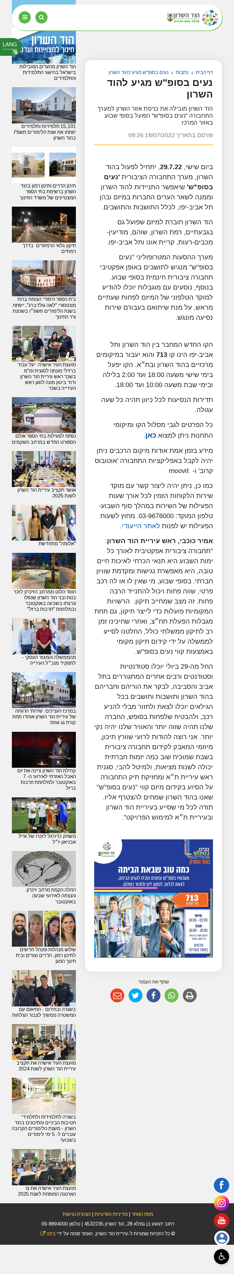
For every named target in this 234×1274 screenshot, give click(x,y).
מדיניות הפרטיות (111, 1214)
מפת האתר (142, 1214)
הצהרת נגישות (77, 1214)
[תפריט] (25, 17)
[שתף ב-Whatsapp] (172, 996)
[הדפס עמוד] (190, 996)
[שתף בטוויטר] (135, 996)
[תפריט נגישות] (221, 1256)
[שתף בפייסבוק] (153, 996)
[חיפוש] (41, 17)
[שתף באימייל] (117, 996)
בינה (48, 1233)
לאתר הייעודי (141, 526)
